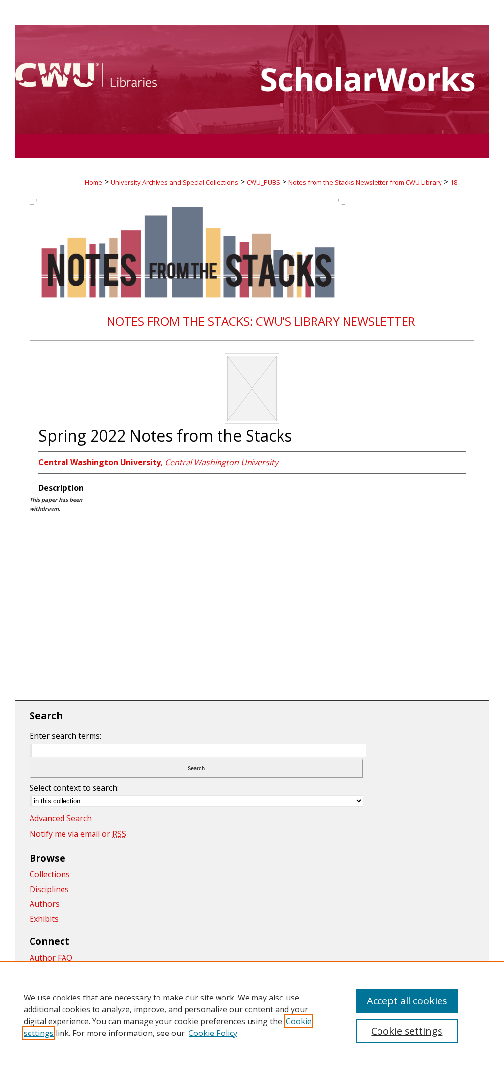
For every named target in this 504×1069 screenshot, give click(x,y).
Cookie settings (406, 1030)
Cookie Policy (213, 1033)
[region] (252, 1015)
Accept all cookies (407, 1000)
